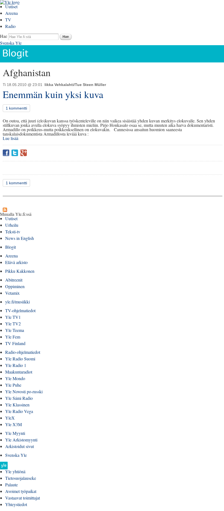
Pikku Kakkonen (19, 271)
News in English (19, 238)
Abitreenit (13, 280)
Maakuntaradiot (18, 372)
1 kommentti (16, 108)
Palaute (11, 484)
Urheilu (11, 225)
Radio (10, 26)
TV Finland (15, 343)
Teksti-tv (12, 231)
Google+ (23, 153)
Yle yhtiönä (15, 471)
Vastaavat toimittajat (22, 498)
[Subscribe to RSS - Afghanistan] (5, 210)
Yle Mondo (15, 378)
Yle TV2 (13, 323)
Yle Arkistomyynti (21, 440)
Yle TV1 (13, 317)
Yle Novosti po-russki (24, 391)
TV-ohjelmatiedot (20, 310)
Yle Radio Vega (19, 411)
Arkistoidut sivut (19, 446)
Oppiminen (15, 286)
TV (8, 19)
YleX (10, 418)
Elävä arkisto (16, 262)
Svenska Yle (11, 43)
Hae (3, 36)
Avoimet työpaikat (20, 491)
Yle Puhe (13, 385)
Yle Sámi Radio (19, 398)
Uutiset (11, 6)
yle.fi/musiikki (17, 302)
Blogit (10, 247)
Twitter (14, 153)
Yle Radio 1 (15, 365)
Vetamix (12, 293)
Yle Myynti (15, 433)
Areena (11, 13)
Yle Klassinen (17, 404)
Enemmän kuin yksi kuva (53, 94)
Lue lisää (10, 138)
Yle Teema (14, 330)
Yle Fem (12, 337)
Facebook (6, 153)
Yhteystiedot (16, 504)
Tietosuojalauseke (20, 478)
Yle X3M (13, 424)
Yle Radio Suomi (20, 358)
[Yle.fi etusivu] (4, 467)
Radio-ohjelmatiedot (22, 352)
